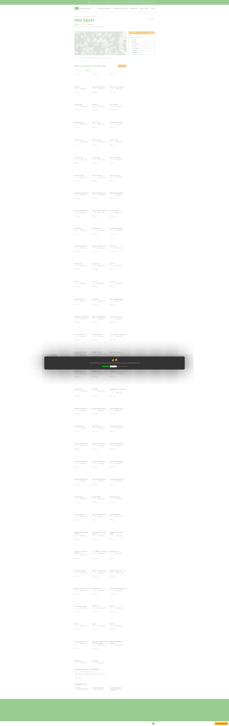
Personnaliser (113, 366)
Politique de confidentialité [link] (122, 366)
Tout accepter (106, 366)
